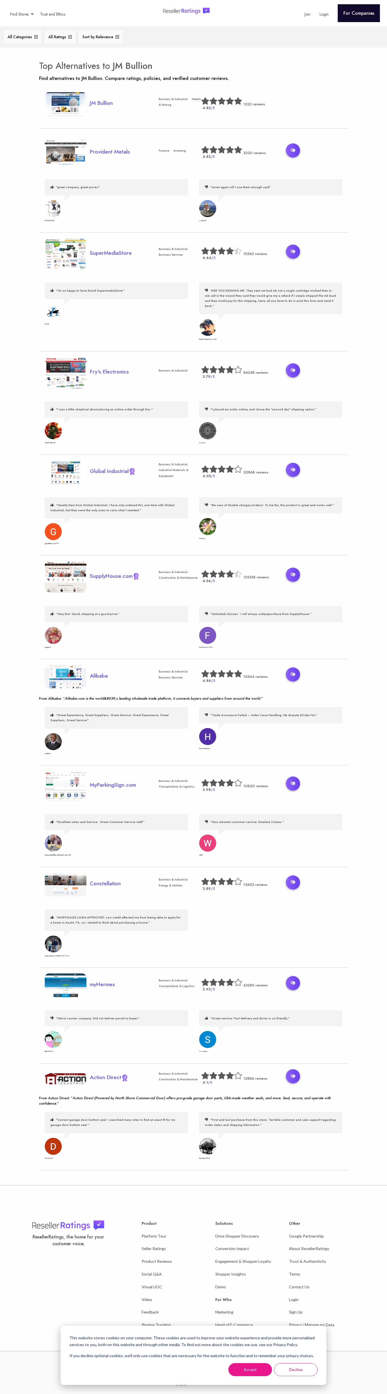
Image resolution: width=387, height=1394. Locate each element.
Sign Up (296, 1312)
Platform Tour (154, 1236)
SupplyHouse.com (111, 576)
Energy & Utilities (170, 885)
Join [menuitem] (308, 14)
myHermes (102, 984)
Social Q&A (152, 1274)
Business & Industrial (173, 99)
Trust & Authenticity (307, 1261)
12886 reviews (255, 1078)
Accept (250, 1369)
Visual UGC (152, 1286)
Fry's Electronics (109, 371)
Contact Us (299, 1286)
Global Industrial (109, 471)
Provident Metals (110, 152)
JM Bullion (132, 65)
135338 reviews (256, 577)
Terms (294, 1274)
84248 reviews (255, 372)
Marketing (224, 1312)
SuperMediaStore (111, 253)
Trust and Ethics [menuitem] (52, 14)
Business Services (171, 255)
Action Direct (105, 1077)
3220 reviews (254, 153)
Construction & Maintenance (178, 578)
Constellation (105, 883)
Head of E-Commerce (234, 1324)
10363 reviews (255, 253)
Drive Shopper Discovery (237, 1236)
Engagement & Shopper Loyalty (243, 1261)
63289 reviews (255, 985)
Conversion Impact (232, 1248)
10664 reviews (255, 676)
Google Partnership (306, 1236)
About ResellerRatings (309, 1248)
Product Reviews (157, 1261)
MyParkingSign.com (113, 785)
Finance (164, 150)
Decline (296, 1369)
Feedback (150, 1312)
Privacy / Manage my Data (311, 1324)
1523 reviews (254, 104)
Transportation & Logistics (176, 786)
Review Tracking (156, 1324)
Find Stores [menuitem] (19, 14)
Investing (179, 150)
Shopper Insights (230, 1274)
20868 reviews (255, 472)
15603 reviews (255, 884)
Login (294, 1299)
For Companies (358, 13)
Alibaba (99, 676)
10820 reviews (255, 786)
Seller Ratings (154, 1248)
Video (147, 1299)
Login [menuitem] (324, 14)
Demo (220, 1286)
